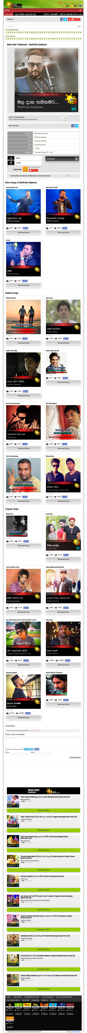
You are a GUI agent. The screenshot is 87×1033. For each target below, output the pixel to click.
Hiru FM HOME (17, 997)
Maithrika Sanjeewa (40, 137)
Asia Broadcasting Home (32, 997)
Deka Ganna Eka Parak (13, 403)
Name (7, 752)
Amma (8, 240)
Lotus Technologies (75, 1031)
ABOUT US (45, 1000)
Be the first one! (34, 731)
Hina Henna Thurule (52, 187)
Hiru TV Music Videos (13, 1000)
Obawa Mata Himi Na (52, 351)
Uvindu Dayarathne (40, 145)
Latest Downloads (47, 997)
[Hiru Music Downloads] (13, 4)
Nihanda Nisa (50, 456)
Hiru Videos (35, 1000)
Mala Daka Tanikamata (41, 133)
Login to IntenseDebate (28, 749)
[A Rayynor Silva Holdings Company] (70, 4)
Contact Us (54, 1000)
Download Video (43, 810)
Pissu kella (49, 514)
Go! (79, 26)
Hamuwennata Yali (12, 187)
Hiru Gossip (25, 1000)
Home (8, 997)
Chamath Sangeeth (40, 141)
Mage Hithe (9, 514)
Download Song (23, 232)
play (64, 117)
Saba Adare (49, 620)
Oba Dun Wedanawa (12, 456)
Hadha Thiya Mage (11, 351)
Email (32, 752)
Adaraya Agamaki (11, 673)
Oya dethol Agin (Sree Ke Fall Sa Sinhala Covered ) (21, 620)
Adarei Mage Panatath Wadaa (55, 567)
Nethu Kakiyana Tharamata (54, 673)
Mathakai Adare (11, 298)
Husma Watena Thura (12, 567)
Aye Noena (49, 298)
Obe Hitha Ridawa (51, 403)
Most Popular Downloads (64, 997)
